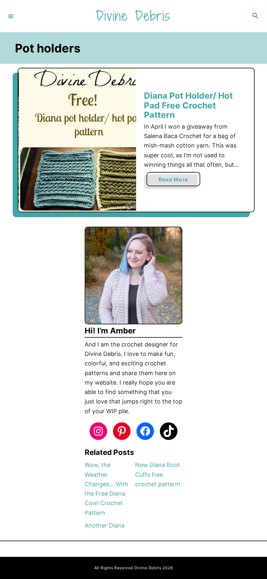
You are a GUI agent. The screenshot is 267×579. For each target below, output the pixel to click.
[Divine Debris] (132, 16)
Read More (175, 181)
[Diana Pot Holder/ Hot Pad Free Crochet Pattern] (77, 140)
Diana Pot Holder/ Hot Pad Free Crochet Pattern (188, 105)
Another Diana (104, 525)
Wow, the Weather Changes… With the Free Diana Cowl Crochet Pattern (106, 488)
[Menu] (10, 16)
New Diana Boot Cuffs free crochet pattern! (157, 474)
